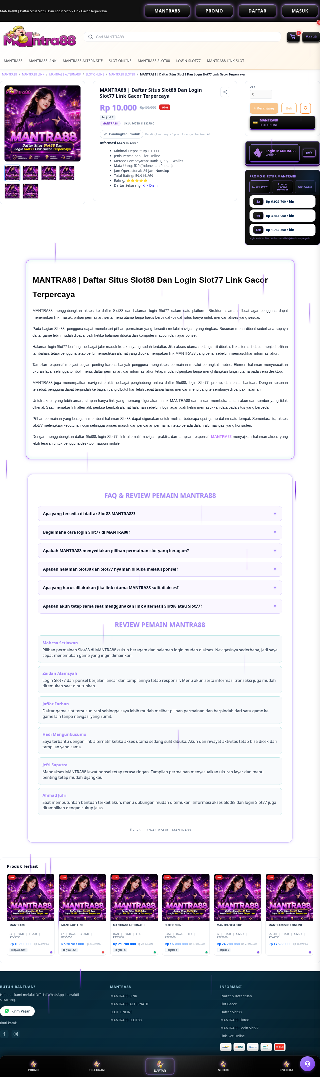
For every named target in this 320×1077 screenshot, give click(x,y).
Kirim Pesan (21, 1011)
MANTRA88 (167, 11)
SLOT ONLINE (120, 60)
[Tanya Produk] (305, 108)
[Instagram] (16, 1034)
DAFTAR (257, 11)
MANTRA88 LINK (42, 60)
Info (309, 153)
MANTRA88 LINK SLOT (225, 60)
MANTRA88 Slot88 (234, 1020)
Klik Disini (150, 185)
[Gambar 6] (30, 191)
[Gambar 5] (12, 191)
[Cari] (90, 36)
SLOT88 (223, 1070)
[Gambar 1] (12, 173)
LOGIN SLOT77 (188, 60)
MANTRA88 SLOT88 (154, 60)
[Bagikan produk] (225, 92)
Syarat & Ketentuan (236, 996)
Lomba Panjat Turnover (282, 187)
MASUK (300, 11)
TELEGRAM (96, 1070)
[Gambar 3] (49, 173)
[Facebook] (4, 1034)
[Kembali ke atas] (309, 1051)
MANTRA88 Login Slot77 (239, 1028)
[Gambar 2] (30, 173)
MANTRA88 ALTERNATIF (82, 60)
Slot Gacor (305, 186)
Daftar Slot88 (231, 1012)
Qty (252, 86)
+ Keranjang (264, 108)
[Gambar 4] (67, 173)
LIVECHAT (286, 1070)
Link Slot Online (232, 1036)
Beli (289, 108)
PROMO (214, 11)
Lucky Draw (260, 186)
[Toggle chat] (307, 1063)
